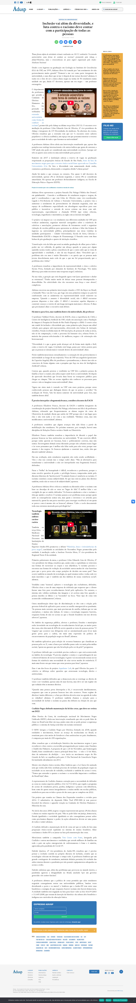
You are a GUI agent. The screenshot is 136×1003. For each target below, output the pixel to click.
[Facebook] (15, 2)
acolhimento (72, 939)
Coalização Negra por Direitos (53, 939)
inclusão (65, 939)
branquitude (39, 951)
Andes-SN (77, 945)
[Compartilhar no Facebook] (66, 42)
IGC (81, 937)
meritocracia (83, 942)
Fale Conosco (70, 973)
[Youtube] (21, 2)
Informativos (42, 973)
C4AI (48, 937)
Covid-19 (43, 945)
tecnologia (59, 937)
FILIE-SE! (119, 2)
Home (31, 9)
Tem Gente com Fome (72, 838)
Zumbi (37, 945)
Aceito (102, 1000)
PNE (39, 982)
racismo (90, 945)
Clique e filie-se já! (112, 137)
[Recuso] (134, 1000)
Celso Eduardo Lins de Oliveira (71, 937)
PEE (39, 980)
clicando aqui (76, 922)
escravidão (47, 951)
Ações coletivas (56, 975)
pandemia (71, 945)
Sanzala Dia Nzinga (40, 937)
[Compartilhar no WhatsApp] (56, 42)
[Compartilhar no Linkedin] (79, 42)
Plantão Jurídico (56, 973)
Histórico (30, 973)
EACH (46, 948)
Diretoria (30, 977)
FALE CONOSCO (106, 2)
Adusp (89, 942)
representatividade (87, 948)
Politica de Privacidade (120, 1000)
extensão (53, 937)
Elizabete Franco (77, 948)
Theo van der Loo (40, 939)
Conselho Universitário (42, 942)
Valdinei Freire (80, 939)
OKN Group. (120, 990)
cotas (76, 942)
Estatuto (30, 975)
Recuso (108, 1000)
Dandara (65, 945)
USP (85, 937)
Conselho (30, 980)
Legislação (55, 977)
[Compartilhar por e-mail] (75, 42)
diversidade (84, 945)
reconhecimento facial (54, 948)
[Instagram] (18, 2)
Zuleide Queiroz (70, 942)
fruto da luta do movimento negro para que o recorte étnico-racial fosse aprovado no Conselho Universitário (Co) (64, 163)
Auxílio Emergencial (67, 948)
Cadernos (41, 977)
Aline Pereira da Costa (55, 945)
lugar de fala (52, 942)
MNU (48, 945)
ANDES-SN (95, 9)
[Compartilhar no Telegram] (70, 42)
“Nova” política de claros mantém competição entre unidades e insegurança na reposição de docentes (111, 71)
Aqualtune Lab (65, 668)
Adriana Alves (61, 942)
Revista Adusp (42, 975)
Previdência (55, 980)
